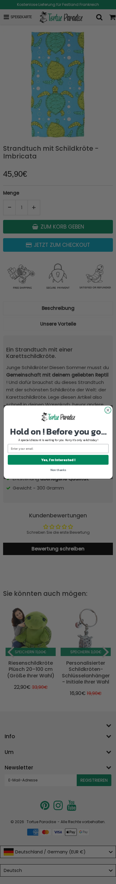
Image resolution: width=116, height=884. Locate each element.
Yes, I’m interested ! (58, 459)
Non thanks (58, 470)
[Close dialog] (108, 410)
